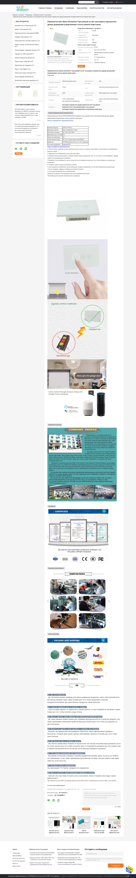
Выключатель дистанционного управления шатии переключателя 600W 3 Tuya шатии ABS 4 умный (41, 864)
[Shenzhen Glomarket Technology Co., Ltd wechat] (27, 149)
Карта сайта (16, 866)
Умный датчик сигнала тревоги (26, 41)
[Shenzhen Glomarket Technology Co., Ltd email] (17, 149)
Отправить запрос (108, 2)
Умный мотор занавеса (23, 65)
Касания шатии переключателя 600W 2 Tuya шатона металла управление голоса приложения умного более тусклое (53, 831)
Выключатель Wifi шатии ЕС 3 (81, 780)
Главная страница (45, 8)
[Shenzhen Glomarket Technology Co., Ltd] (22, 8)
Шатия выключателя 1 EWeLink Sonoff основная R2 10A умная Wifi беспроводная (84, 831)
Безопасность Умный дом (24, 25)
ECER (127, 876)
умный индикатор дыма (23, 58)
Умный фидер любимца (23, 77)
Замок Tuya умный (21, 29)
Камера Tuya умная (21, 37)
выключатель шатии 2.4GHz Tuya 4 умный (103, 780)
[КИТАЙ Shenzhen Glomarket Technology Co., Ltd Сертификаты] (20, 93)
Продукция (58, 8)
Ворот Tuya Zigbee (21, 69)
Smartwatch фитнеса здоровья (25, 80)
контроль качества (97, 8)
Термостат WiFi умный (23, 54)
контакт (81, 66)
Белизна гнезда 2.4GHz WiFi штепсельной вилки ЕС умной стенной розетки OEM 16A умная (70, 864)
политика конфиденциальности (18, 876)
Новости (15, 863)
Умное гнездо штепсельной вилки (27, 44)
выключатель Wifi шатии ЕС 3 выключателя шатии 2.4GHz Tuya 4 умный (69, 831)
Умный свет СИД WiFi (22, 61)
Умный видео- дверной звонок (26, 50)
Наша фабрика (82, 8)
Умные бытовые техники (24, 73)
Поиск (96, 2)
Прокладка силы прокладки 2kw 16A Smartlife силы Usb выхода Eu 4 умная (70, 858)
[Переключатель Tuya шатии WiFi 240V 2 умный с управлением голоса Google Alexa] (99, 822)
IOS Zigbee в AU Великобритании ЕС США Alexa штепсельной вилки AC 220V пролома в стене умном (70, 854)
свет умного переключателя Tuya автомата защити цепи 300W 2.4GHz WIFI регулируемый (114, 831)
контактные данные (114, 8)
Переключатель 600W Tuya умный (60, 780)
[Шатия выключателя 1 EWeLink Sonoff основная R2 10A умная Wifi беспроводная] (84, 822)
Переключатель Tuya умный (42, 15)
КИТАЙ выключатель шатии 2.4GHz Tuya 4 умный (44, 876)
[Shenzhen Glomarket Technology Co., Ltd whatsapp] (22, 149)
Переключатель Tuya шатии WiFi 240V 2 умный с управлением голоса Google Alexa (99, 831)
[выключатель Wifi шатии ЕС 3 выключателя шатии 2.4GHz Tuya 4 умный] (68, 822)
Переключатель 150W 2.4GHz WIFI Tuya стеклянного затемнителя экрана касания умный (42, 859)
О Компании (69, 8)
